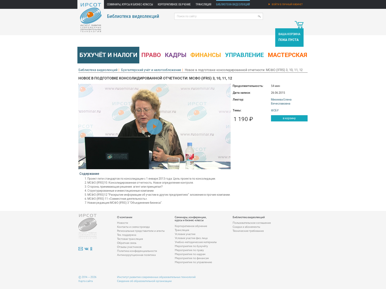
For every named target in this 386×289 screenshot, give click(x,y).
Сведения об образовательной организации (144, 281)
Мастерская (287, 54)
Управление (244, 54)
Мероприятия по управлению (193, 262)
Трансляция (203, 4)
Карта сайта (85, 281)
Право (151, 54)
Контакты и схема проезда (133, 227)
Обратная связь (126, 243)
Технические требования (248, 231)
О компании (124, 217)
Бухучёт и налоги (108, 54)
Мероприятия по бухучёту (191, 246)
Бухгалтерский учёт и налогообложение (151, 70)
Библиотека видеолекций (233, 4)
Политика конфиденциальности (137, 251)
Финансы (205, 54)
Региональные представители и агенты (141, 231)
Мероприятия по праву (189, 250)
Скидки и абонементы (246, 227)
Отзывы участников (129, 247)
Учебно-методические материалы (196, 242)
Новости (122, 223)
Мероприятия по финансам (192, 258)
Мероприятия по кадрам (190, 254)
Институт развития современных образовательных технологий (156, 277)
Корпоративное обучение (174, 4)
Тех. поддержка (126, 235)
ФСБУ (275, 110)
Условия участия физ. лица (191, 238)
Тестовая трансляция (130, 239)
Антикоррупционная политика (136, 255)
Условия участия (185, 234)
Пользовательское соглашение (252, 223)
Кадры (175, 54)
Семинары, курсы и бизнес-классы (130, 4)
